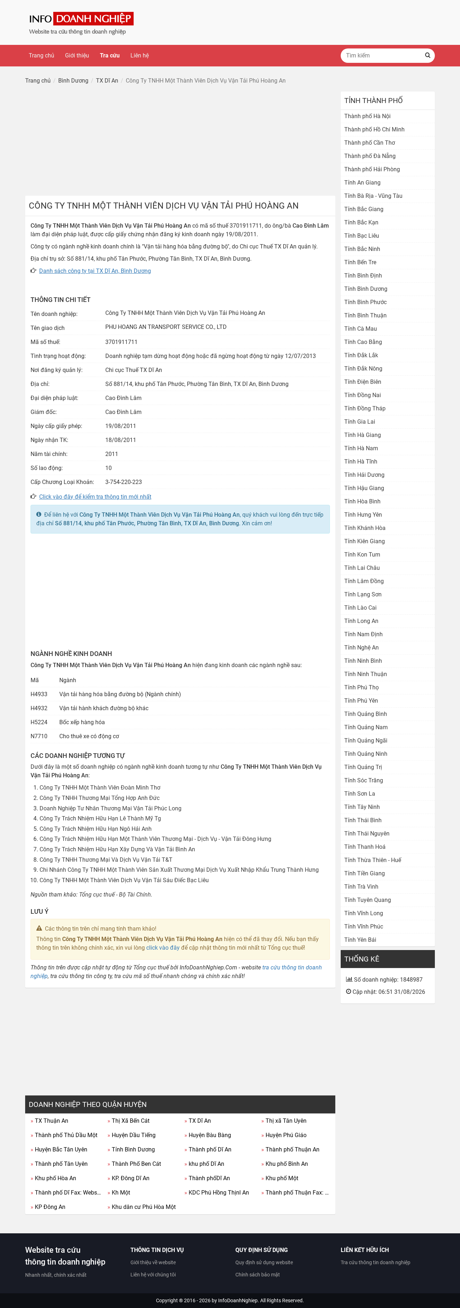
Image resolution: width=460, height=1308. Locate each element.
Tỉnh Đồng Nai (362, 395)
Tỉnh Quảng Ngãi (365, 740)
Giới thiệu (77, 55)
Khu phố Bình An (284, 1163)
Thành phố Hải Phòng (372, 169)
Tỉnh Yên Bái (360, 939)
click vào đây (163, 947)
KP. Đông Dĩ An (128, 1178)
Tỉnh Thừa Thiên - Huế (372, 860)
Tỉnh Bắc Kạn (361, 222)
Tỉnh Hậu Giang (364, 488)
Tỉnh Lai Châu (362, 567)
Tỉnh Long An (361, 621)
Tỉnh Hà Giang (362, 435)
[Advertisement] (180, 142)
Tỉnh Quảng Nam (366, 727)
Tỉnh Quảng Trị (363, 767)
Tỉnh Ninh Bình (363, 660)
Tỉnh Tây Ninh (362, 807)
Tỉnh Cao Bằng (363, 342)
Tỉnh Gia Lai (359, 421)
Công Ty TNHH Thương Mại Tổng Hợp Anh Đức (100, 798)
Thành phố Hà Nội (367, 116)
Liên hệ (139, 55)
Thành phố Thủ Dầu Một (64, 1135)
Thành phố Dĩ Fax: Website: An (66, 1192)
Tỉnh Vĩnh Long (363, 913)
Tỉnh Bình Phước (365, 302)
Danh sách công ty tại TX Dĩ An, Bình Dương (95, 270)
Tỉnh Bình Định (363, 275)
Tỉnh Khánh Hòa (365, 528)
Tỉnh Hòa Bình (362, 501)
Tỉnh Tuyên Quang (367, 900)
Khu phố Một (279, 1178)
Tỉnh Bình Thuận (365, 315)
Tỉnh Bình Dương (131, 1149)
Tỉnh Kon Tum (362, 554)
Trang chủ (41, 55)
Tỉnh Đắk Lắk (361, 355)
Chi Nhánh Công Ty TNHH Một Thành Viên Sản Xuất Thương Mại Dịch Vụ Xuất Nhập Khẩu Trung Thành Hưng (179, 869)
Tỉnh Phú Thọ (361, 687)
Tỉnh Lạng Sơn (363, 594)
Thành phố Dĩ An (207, 1149)
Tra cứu (110, 55)
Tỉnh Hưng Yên (363, 514)
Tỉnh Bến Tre (360, 262)
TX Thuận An (49, 1120)
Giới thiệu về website (153, 1262)
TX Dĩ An (197, 1120)
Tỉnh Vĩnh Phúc (363, 926)
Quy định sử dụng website (264, 1262)
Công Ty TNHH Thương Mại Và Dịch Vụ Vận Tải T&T (106, 859)
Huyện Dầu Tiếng (131, 1135)
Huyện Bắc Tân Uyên (59, 1149)
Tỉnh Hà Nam (361, 448)
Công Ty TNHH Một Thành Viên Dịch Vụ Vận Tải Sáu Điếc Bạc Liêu (124, 880)
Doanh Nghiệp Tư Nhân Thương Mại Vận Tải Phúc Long (110, 808)
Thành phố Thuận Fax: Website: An (297, 1192)
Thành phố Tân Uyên (59, 1163)
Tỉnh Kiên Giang (364, 541)
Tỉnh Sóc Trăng (363, 780)
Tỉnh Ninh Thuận (365, 674)
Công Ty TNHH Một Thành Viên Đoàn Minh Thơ (100, 787)
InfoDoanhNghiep (238, 1300)
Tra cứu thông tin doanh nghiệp (375, 1262)
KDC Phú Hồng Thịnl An (216, 1192)
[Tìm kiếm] (427, 55)
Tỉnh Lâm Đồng (364, 581)
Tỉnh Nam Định (363, 634)
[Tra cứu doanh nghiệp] (82, 22)
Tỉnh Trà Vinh (361, 886)
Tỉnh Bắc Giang (363, 209)
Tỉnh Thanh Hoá (365, 846)
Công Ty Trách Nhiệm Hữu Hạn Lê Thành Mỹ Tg (100, 818)
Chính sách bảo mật (257, 1274)
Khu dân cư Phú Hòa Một (141, 1207)
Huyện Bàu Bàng (207, 1135)
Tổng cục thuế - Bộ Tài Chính (115, 894)
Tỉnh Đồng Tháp (365, 408)
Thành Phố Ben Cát (134, 1163)
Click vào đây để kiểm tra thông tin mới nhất (95, 496)
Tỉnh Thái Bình (363, 820)
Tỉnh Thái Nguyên (367, 833)
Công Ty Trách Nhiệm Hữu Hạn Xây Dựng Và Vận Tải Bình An (117, 849)
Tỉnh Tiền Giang (364, 873)
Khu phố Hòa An (53, 1178)
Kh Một (118, 1192)
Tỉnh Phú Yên (361, 700)
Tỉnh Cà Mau (360, 328)
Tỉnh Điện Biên (362, 381)
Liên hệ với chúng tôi (153, 1274)
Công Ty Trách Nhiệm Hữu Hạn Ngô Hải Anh (96, 828)
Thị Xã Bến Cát (128, 1120)
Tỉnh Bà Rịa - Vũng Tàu (373, 195)
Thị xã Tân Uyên (284, 1120)
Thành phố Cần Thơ (369, 142)
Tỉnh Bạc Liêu (361, 235)
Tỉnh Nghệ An (361, 647)
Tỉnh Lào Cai (360, 607)
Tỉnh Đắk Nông (363, 368)
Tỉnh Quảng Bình (365, 714)
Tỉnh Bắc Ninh (362, 249)
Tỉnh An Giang (362, 182)
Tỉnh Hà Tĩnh (360, 461)
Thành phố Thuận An (290, 1149)
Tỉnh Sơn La (359, 793)
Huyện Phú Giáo (284, 1135)
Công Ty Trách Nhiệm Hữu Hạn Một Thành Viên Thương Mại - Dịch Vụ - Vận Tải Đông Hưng (155, 838)
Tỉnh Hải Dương (364, 474)
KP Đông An (48, 1207)
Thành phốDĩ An (207, 1178)
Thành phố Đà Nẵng (370, 156)
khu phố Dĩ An (204, 1163)
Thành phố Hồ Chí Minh (374, 129)
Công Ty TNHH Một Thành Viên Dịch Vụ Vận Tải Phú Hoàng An (159, 514)
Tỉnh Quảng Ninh (365, 753)
